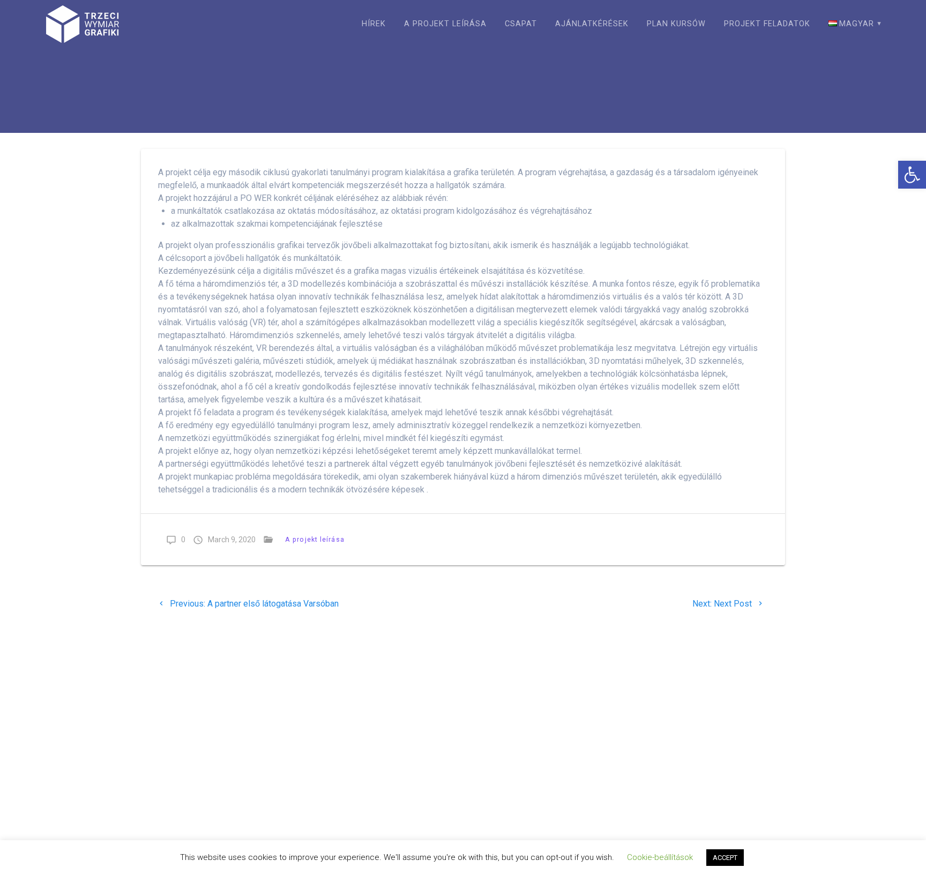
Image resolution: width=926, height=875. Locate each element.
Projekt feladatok (767, 23)
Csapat (521, 23)
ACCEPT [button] (725, 858)
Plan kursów (676, 23)
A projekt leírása (445, 23)
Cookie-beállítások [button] (660, 857)
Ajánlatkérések (592, 23)
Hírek (374, 23)
